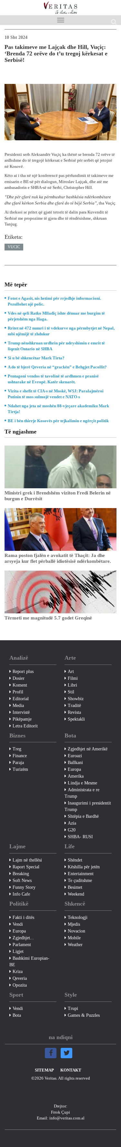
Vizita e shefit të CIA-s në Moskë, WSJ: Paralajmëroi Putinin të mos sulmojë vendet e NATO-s (56, 393)
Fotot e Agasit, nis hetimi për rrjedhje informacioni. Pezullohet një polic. (54, 301)
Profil (18, 691)
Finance (20, 755)
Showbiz (76, 698)
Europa (74, 769)
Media (18, 705)
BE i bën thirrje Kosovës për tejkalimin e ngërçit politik (58, 420)
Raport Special (26, 866)
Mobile (74, 937)
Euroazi (75, 755)
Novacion (76, 931)
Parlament (22, 944)
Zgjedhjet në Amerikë (87, 749)
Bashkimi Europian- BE (29, 961)
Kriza (18, 971)
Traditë (74, 705)
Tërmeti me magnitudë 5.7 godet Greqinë (48, 617)
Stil (71, 691)
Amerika (76, 776)
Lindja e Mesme (82, 783)
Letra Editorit (25, 726)
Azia (72, 823)
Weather (75, 944)
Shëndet (75, 860)
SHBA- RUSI (80, 836)
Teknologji (77, 917)
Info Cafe (21, 894)
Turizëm (20, 769)
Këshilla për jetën (84, 866)
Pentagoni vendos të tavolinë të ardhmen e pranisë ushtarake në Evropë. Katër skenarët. (53, 379)
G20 (72, 830)
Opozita (20, 985)
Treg (17, 749)
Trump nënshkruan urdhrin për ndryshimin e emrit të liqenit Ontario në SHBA (56, 346)
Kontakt (70, 1070)
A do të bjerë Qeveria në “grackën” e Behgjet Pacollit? (57, 367)
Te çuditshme (80, 880)
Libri (72, 685)
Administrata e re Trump (82, 793)
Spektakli (76, 719)
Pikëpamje (22, 719)
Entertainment (81, 873)
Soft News (22, 880)
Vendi (18, 924)
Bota (17, 1015)
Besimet (75, 887)
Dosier (19, 678)
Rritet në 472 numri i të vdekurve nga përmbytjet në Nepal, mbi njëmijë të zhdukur (61, 331)
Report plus (23, 671)
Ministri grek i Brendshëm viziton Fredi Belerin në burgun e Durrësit (58, 495)
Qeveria (20, 978)
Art (71, 671)
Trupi (73, 1008)
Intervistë (21, 712)
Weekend (76, 894)
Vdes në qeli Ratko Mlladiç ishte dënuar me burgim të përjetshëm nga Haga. (56, 316)
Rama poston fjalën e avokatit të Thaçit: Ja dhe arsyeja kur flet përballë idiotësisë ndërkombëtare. (58, 558)
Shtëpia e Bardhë (83, 816)
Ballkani (75, 762)
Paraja (18, 762)
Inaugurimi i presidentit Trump (88, 806)
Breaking (21, 873)
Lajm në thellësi (27, 860)
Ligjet (18, 951)
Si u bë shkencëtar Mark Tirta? (36, 357)
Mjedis (74, 924)
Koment (20, 685)
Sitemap (44, 1070)
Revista (74, 712)
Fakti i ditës (23, 917)
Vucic (14, 247)
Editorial (21, 698)
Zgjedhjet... (23, 937)
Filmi (73, 678)
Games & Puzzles (84, 1015)
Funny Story (24, 887)
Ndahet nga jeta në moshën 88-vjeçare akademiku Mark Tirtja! (58, 408)
